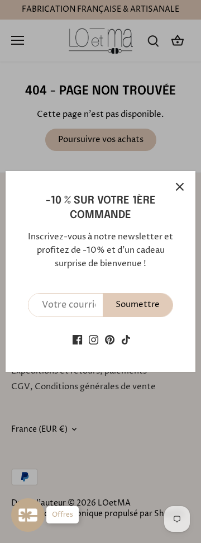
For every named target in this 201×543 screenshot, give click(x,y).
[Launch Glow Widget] (28, 515)
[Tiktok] (126, 340)
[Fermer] (180, 186)
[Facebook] (77, 340)
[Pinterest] (109, 340)
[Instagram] (93, 340)
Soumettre (138, 304)
